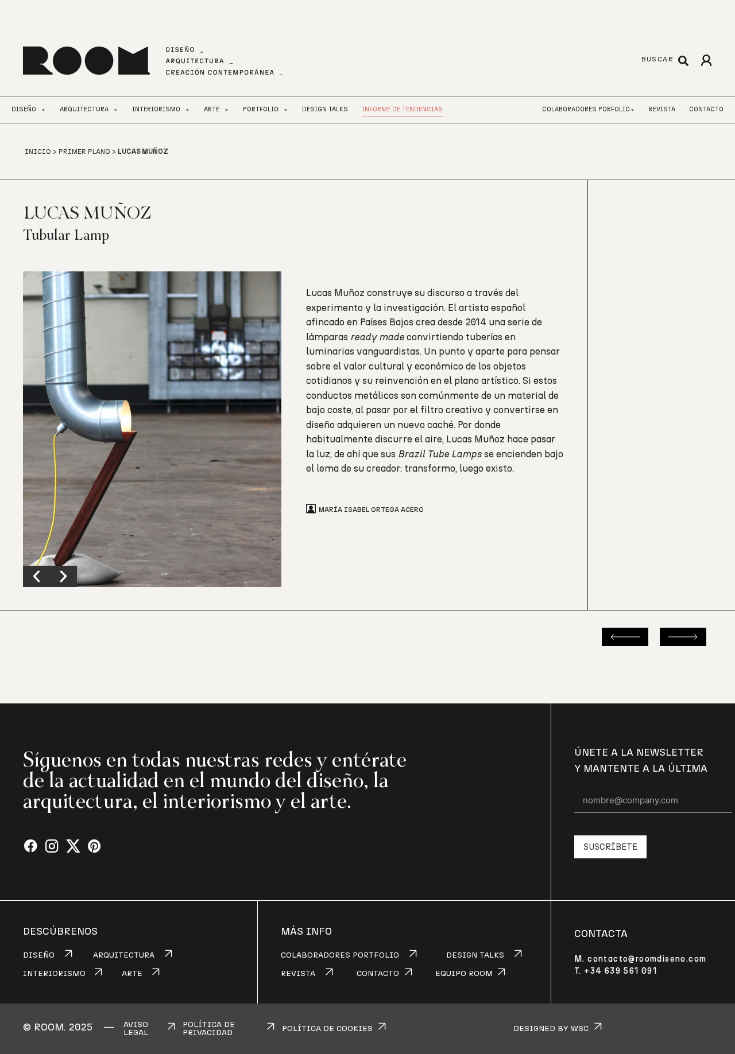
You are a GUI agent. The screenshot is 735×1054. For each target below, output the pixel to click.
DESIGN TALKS (475, 955)
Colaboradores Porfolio (586, 109)
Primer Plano (84, 151)
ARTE (132, 974)
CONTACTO (378, 974)
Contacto (706, 109)
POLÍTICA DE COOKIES (327, 1029)
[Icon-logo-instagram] (52, 846)
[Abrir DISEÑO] (43, 109)
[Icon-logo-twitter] (73, 846)
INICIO (38, 151)
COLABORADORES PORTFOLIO (340, 955)
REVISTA (298, 974)
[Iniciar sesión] (706, 61)
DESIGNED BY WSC (551, 1029)
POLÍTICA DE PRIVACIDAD (209, 1029)
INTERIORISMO (54, 974)
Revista (662, 109)
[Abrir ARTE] (226, 109)
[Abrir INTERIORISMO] (187, 109)
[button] (36, 576)
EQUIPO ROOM (464, 974)
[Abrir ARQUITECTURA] (115, 109)
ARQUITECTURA (123, 955)
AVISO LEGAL (135, 1029)
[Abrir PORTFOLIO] (285, 109)
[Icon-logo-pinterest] (94, 846)
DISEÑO (39, 955)
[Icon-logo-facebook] (30, 846)
